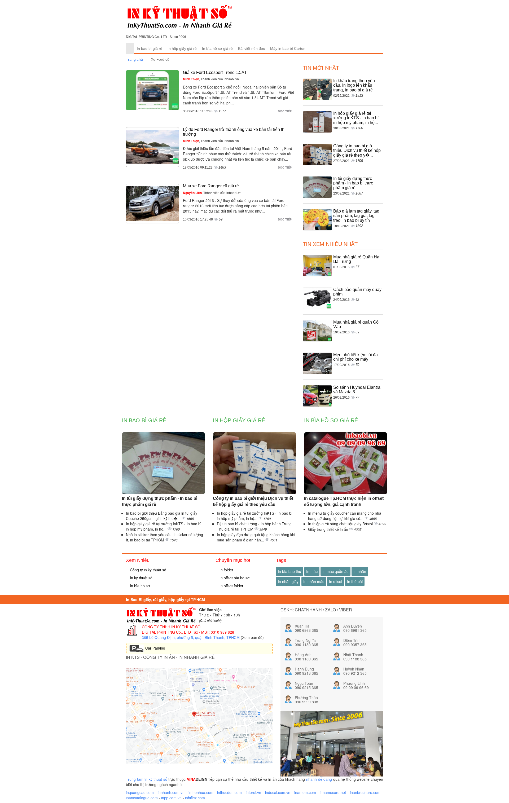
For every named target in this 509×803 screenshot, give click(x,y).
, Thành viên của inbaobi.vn (211, 79)
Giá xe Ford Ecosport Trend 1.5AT (215, 72)
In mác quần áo (335, 571)
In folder (225, 569)
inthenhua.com (200, 792)
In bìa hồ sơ (139, 585)
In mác (312, 571)
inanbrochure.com (365, 792)
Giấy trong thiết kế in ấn (328, 529)
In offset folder (230, 585)
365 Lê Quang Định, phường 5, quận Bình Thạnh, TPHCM (191, 637)
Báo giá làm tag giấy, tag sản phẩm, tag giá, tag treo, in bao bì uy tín (356, 216)
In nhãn (359, 571)
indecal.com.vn (277, 792)
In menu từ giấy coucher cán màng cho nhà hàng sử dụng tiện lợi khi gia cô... (344, 515)
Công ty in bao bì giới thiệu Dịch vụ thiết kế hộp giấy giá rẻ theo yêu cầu (253, 501)
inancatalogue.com (142, 797)
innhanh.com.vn (171, 792)
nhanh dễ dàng (319, 779)
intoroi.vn (253, 792)
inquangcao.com (140, 792)
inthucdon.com (229, 792)
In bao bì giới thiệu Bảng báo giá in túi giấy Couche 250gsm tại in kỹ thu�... (161, 515)
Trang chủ (134, 59)
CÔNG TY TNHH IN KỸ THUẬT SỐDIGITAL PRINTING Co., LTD (171, 629)
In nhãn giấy (288, 581)
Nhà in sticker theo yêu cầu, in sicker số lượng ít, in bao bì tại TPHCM (164, 537)
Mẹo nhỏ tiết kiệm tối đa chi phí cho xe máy (355, 357)
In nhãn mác (313, 581)
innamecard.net (333, 792)
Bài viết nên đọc (251, 48)
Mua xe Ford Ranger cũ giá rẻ (211, 186)
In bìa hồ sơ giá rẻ (217, 48)
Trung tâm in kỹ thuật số (146, 779)
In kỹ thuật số (140, 577)
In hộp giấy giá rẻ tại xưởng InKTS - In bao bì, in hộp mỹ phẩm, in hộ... (356, 118)
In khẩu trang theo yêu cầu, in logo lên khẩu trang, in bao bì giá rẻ (354, 85)
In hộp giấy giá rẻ (182, 48)
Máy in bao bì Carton (287, 48)
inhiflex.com (195, 797)
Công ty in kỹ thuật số (147, 569)
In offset (335, 581)
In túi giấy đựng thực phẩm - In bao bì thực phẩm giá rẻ (353, 183)
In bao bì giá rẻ (149, 48)
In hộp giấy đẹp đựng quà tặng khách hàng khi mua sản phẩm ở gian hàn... (256, 537)
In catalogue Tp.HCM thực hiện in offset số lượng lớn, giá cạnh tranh (344, 501)
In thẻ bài (355, 581)
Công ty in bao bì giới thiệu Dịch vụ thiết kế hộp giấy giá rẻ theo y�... (357, 150)
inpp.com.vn (171, 797)
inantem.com (305, 792)
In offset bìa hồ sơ (233, 577)
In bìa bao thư (289, 571)
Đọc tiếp (285, 111)
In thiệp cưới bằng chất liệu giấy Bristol (341, 523)
